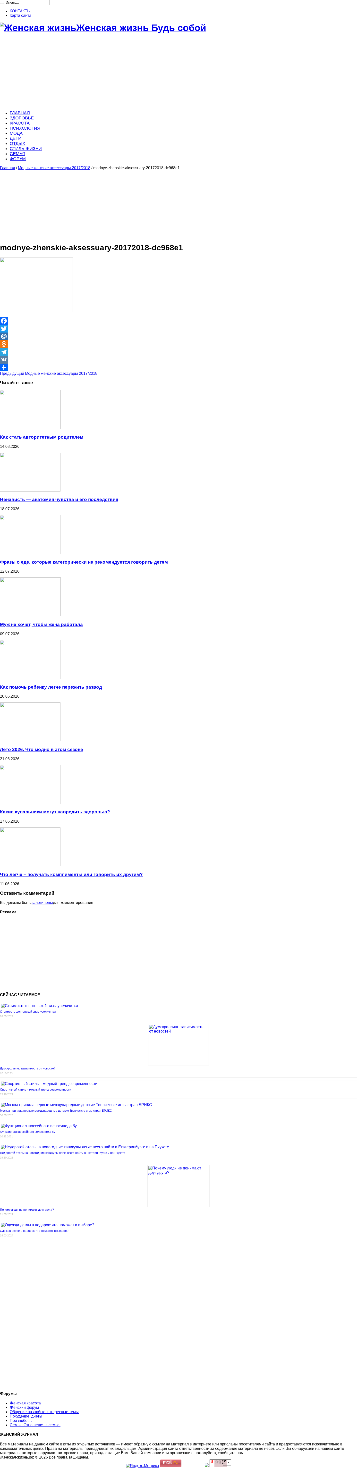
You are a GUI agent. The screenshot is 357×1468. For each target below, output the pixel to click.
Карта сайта (20, 15)
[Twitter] (178, 329)
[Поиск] (2, 3)
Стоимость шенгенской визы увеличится (28, 1011)
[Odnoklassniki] (178, 344)
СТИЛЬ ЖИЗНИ (26, 148)
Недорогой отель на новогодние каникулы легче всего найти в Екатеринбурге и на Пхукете (63, 1153)
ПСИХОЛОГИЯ (25, 128)
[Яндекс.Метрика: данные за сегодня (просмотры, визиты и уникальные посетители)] (142, 1466)
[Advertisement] (145, 72)
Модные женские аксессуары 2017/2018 (54, 168)
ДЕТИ (15, 138)
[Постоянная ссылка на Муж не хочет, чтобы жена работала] (30, 615)
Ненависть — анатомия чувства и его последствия (59, 499)
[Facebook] (178, 321)
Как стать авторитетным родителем (41, 437)
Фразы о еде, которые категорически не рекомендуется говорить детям (84, 562)
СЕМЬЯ (17, 153)
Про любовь (21, 1420)
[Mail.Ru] (178, 336)
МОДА (16, 133)
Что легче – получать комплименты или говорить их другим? (71, 874)
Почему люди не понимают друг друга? (27, 1209)
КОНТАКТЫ (20, 11)
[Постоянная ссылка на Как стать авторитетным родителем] (30, 427)
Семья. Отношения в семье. (35, 1425)
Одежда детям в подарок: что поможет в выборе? (34, 1231)
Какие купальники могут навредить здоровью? (55, 811)
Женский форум (24, 1407)
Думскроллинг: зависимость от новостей (28, 1068)
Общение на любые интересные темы (44, 1412)
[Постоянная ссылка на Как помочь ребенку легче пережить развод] (30, 678)
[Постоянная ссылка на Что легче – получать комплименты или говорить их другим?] (30, 865)
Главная (7, 168)
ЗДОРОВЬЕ (22, 118)
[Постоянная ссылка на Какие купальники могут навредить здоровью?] (30, 803)
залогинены (42, 903)
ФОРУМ (18, 158)
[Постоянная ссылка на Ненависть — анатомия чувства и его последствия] (30, 490)
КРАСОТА (20, 123)
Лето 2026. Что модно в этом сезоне (41, 749)
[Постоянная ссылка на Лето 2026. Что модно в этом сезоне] (30, 740)
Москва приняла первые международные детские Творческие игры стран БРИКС (56, 1110)
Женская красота (25, 1403)
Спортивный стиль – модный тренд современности (35, 1089)
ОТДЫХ (17, 143)
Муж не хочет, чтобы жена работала (41, 624)
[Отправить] (178, 367)
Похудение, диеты (26, 1416)
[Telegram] (178, 352)
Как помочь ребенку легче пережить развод (51, 687)
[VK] (178, 360)
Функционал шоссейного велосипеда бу (27, 1132)
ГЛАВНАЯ (20, 112)
